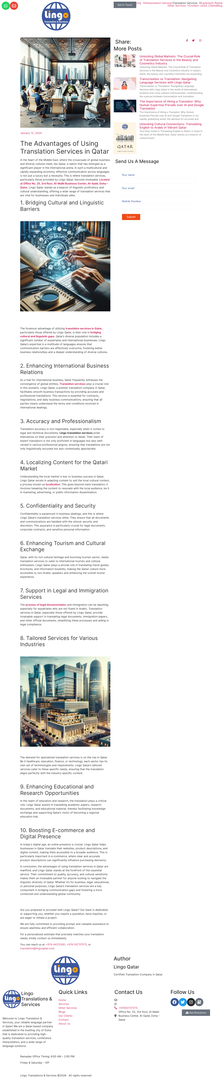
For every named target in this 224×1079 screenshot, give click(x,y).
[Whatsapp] (6, 6)
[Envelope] (14, 6)
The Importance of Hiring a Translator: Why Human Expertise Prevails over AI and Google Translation (172, 105)
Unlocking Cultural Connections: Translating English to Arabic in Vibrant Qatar (171, 125)
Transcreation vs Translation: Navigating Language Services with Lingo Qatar (168, 80)
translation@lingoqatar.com (37, 948)
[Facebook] (175, 1002)
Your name (128, 175)
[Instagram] (191, 1002)
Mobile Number (131, 201)
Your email (128, 188)
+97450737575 (128, 1004)
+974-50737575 (77, 944)
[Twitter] (183, 1002)
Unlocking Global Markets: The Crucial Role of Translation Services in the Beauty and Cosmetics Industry (170, 60)
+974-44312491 (55, 944)
